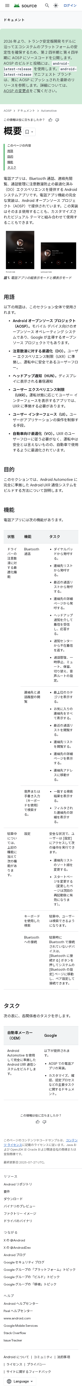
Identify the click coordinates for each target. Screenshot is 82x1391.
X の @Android (14, 1240)
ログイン (70, 5)
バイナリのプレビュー (20, 1206)
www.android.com (17, 1318)
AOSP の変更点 (16, 91)
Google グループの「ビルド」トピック (32, 1277)
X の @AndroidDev (17, 1248)
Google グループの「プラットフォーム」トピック (40, 1270)
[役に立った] (50, 120)
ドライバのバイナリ (18, 1221)
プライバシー (36, 1364)
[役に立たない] (57, 120)
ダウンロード (13, 1199)
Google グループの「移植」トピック (30, 1284)
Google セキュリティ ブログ (24, 1262)
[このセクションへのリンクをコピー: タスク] (24, 1006)
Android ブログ (15, 1255)
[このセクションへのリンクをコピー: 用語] (19, 297)
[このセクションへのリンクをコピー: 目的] (19, 470)
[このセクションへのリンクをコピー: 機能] (19, 510)
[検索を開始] (47, 5)
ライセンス (14, 1364)
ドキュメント (14, 20)
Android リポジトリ (18, 1184)
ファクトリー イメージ (20, 1214)
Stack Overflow (15, 1333)
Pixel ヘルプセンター (18, 1311)
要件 (7, 1192)
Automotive (49, 111)
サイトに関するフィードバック (28, 1372)
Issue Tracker (13, 1340)
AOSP (7, 111)
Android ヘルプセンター (21, 1304)
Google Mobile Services (21, 1326)
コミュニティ (43, 1357)
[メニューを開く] (7, 5)
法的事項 (63, 1357)
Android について (16, 1357)
